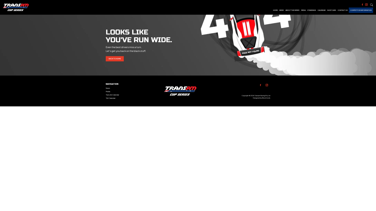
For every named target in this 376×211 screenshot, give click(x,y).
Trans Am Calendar (112, 95)
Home (275, 10)
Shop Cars (331, 10)
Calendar (322, 10)
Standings (311, 10)
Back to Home (115, 59)
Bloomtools (266, 98)
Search (371, 4)
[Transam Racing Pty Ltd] (16, 7)
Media (303, 10)
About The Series (292, 10)
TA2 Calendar (110, 98)
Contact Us (343, 10)
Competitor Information (361, 10)
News (281, 10)
